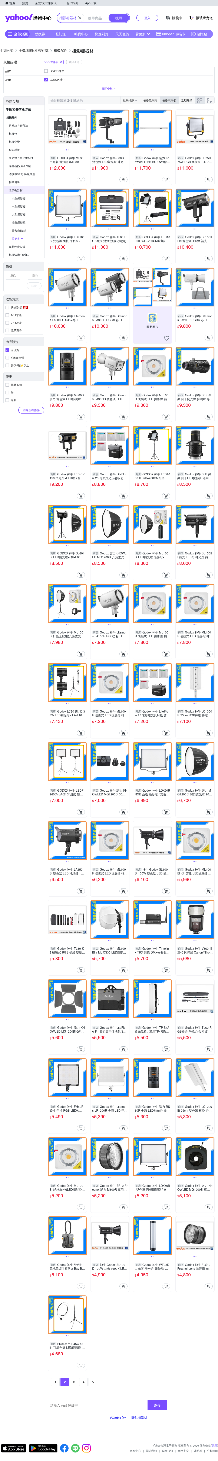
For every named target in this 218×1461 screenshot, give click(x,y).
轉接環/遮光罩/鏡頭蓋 (22, 174)
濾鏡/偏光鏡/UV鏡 (20, 166)
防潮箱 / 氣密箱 (18, 125)
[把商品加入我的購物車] (81, 179)
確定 (34, 286)
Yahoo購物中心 (28, 18)
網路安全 (183, 1451)
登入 (147, 18)
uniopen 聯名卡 (174, 33)
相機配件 (11, 117)
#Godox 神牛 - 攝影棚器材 (128, 1417)
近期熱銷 (186, 100)
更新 (214, 1445)
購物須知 (167, 1451)
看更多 (140, 33)
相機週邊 (14, 182)
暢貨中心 (81, 33)
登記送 (61, 33)
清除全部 (74, 62)
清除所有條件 (31, 410)
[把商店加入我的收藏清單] (166, 338)
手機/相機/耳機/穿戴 (18, 109)
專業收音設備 (17, 247)
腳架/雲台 (15, 150)
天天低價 (122, 33)
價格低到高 (150, 100)
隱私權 (198, 1451)
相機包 (13, 134)
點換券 (40, 33)
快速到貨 (101, 33)
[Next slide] (84, 129)
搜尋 (157, 1405)
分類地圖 (212, 1451)
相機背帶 (14, 142)
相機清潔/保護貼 (19, 255)
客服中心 (135, 1451)
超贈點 (202, 33)
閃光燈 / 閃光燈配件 (21, 158)
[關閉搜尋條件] (79, 17)
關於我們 (151, 1451)
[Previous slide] (50, 129)
